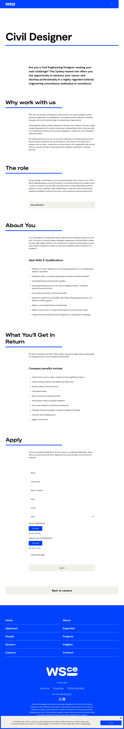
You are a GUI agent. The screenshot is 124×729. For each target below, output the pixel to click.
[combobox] (62, 516)
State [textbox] (33, 517)
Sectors (10, 644)
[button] (120, 718)
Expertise (69, 628)
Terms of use (44, 688)
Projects (68, 636)
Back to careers (62, 590)
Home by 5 (68, 694)
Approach (11, 628)
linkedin (64, 699)
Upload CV (37, 523)
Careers (10, 652)
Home (9, 620)
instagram (60, 699)
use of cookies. (43, 724)
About (67, 620)
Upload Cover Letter (40, 538)
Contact (68, 652)
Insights (68, 644)
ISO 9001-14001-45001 (76, 688)
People (9, 636)
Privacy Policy (85, 724)
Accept (111, 723)
